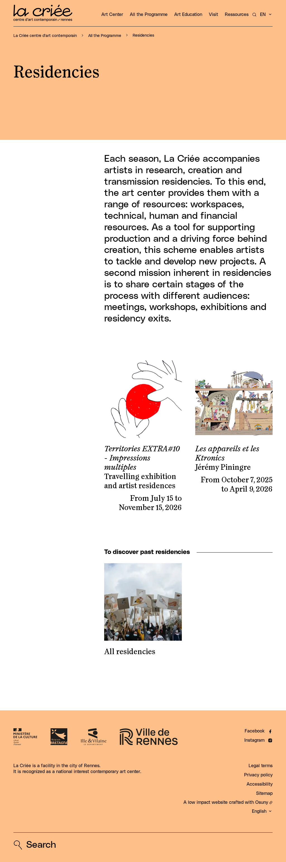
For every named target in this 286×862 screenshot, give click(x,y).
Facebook (254, 731)
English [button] (259, 811)
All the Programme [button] (149, 14)
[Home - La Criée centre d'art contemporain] (42, 13)
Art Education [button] (188, 14)
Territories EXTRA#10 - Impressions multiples (142, 458)
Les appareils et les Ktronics (227, 453)
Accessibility (260, 784)
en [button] (263, 14)
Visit (213, 14)
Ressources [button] (237, 14)
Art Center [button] (112, 14)
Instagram (254, 740)
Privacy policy (258, 775)
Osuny (261, 802)
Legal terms (261, 766)
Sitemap (264, 793)
